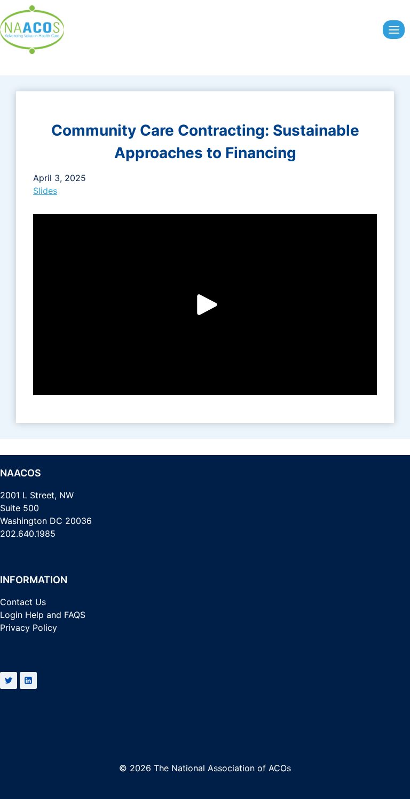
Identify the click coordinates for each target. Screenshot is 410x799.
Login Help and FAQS (42, 614)
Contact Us (23, 602)
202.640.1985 (28, 533)
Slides (45, 190)
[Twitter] (8, 680)
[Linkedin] (28, 680)
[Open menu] (394, 29)
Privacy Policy (28, 627)
